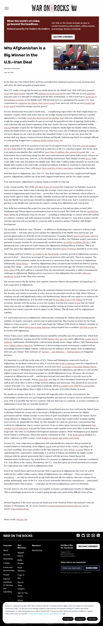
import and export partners (86, 236)
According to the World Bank (45, 254)
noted (88, 159)
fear (78, 303)
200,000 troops (87, 328)
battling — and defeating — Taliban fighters (61, 352)
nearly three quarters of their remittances (54, 168)
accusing (79, 450)
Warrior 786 (21, 520)
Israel (6, 94)
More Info (92, 619)
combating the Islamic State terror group (36, 103)
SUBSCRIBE (92, 568)
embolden (90, 94)
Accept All (68, 619)
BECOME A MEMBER (63, 37)
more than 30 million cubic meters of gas (63, 152)
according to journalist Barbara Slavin (79, 367)
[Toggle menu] (7, 8)
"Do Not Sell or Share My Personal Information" (45, 614)
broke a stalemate (67, 364)
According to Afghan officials (76, 243)
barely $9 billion (68, 249)
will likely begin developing (47, 187)
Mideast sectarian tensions (50, 94)
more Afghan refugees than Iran (18, 346)
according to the (75, 386)
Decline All (80, 619)
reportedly (43, 380)
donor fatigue (22, 264)
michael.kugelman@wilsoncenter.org (65, 506)
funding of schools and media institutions (60, 438)
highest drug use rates (58, 339)
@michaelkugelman (20, 509)
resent (48, 447)
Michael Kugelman (12, 68)
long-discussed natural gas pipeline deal (46, 118)
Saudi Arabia (19, 94)
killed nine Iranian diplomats (38, 328)
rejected (7, 128)
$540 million (78, 435)
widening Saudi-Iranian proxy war (47, 141)
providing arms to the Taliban (69, 300)
